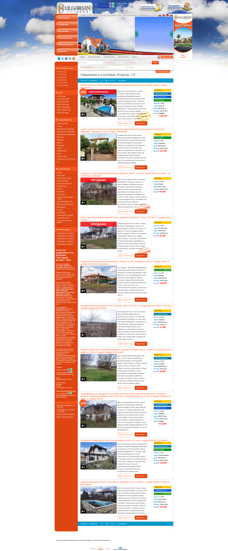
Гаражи (59, 148)
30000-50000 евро (63, 104)
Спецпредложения (161, 93)
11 (113, 80)
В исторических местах (64, 201)
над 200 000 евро (63, 113)
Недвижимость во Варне (65, 244)
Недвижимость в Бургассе (65, 233)
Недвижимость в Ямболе (65, 241)
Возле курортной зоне (64, 183)
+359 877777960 (103, 4)
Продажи (83, 15)
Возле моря (61, 175)
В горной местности (63, 218)
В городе (60, 210)
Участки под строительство (66, 159)
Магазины (60, 140)
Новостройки (159, 100)
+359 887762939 (103, 7)
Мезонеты (60, 137)
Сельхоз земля (62, 156)
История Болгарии (109, 57)
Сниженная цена (160, 97)
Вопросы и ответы (116, 15)
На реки (59, 189)
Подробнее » (141, 123)
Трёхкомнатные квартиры (65, 132)
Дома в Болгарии (62, 123)
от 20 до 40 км (61, 77)
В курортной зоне (63, 181)
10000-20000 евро (63, 99)
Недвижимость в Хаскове (65, 238)
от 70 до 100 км (62, 83)
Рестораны (60, 145)
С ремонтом (159, 270)
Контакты (155, 15)
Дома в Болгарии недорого (66, 414)
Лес (58, 162)
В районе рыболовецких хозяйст (65, 198)
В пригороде (61, 212)
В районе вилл (62, 186)
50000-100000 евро (63, 107)
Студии (59, 126)
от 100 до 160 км (62, 85)
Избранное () (166, 57)
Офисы (59, 142)
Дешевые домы (97, 15)
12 (115, 80)
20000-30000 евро (63, 102)
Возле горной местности (65, 204)
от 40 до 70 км (61, 80)
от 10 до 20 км (61, 74)
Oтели (59, 153)
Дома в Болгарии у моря (65, 417)
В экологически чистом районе (64, 221)
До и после (107, 15)
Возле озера (61, 194)
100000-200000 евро (64, 110)
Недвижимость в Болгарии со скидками (66, 410)
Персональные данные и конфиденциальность (137, 15)
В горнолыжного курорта (65, 215)
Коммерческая (61, 151)
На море (59, 172)
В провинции (61, 207)
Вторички (158, 90)
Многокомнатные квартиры (66, 134)
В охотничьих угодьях (64, 178)
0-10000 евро (61, 96)
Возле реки (60, 192)
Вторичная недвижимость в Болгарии (66, 406)
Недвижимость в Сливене (65, 236)
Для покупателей (123, 57)
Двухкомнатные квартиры (65, 129)
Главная (82, 57)
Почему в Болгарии (94, 57)
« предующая (92, 80)
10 (110, 80)
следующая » (122, 80)
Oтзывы (134, 57)
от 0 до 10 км (61, 72)
